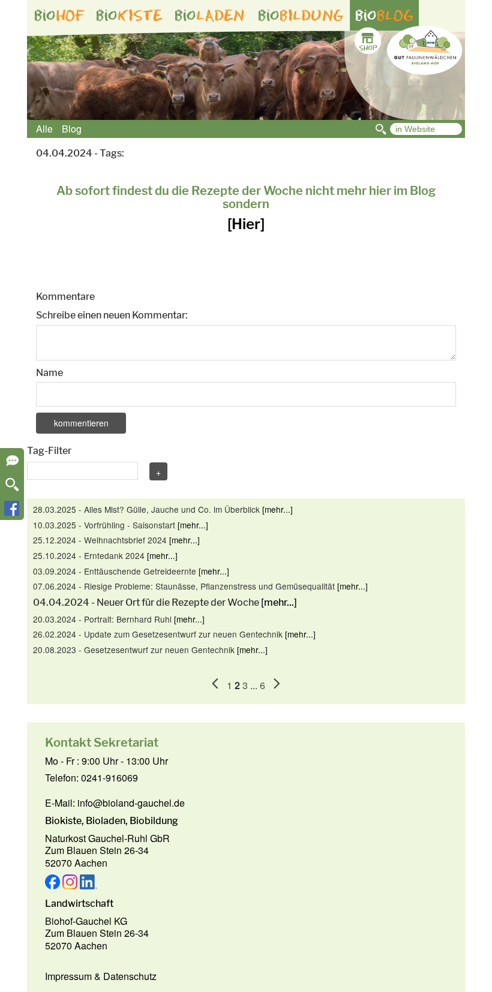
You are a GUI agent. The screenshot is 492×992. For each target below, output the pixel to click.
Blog (72, 129)
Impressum (68, 976)
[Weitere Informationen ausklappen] (12, 464)
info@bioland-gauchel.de (131, 803)
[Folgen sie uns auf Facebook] (11, 512)
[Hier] (246, 224)
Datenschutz (130, 976)
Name (49, 372)
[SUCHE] (12, 488)
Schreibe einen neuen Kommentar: (112, 315)
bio (59, 15)
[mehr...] (277, 509)
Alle (44, 129)
